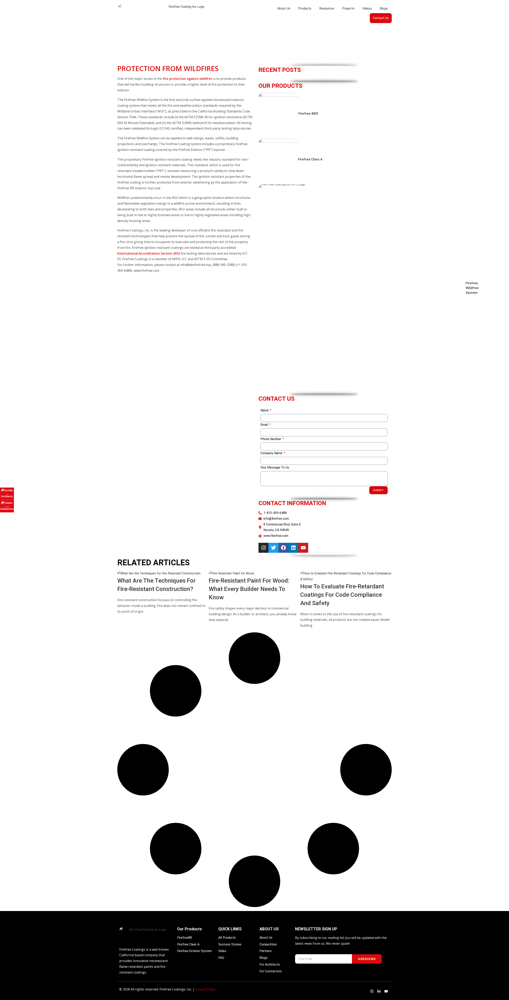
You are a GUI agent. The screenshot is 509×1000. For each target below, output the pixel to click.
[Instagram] (263, 548)
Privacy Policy (205, 989)
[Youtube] (303, 548)
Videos (367, 8)
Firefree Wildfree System (472, 288)
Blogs (384, 8)
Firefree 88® (308, 113)
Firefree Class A (310, 159)
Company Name (271, 453)
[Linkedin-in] (379, 991)
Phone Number (271, 439)
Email (264, 425)
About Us (283, 8)
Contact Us (381, 18)
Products (304, 8)
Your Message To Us (274, 467)
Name (264, 410)
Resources (326, 8)
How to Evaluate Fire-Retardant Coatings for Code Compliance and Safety (342, 594)
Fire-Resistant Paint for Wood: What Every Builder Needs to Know (249, 589)
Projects (348, 8)
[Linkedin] (293, 548)
